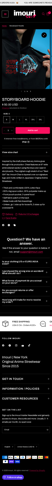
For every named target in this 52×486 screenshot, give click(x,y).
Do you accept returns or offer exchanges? (18, 291)
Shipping (5, 108)
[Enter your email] (47, 429)
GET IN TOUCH (12, 378)
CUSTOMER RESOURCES (20, 398)
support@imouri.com (31, 251)
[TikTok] (31, 345)
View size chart (10, 152)
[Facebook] (3, 225)
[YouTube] (25, 346)
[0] (47, 14)
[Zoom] (44, 35)
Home (4, 26)
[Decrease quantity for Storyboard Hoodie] (4, 130)
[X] (9, 225)
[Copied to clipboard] (15, 225)
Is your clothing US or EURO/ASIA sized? (20, 262)
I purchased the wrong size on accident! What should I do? (23, 272)
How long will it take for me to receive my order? (21, 301)
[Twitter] (12, 345)
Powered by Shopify (37, 470)
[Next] (30, 91)
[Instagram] (18, 345)
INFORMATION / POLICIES (20, 388)
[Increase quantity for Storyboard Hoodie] (12, 130)
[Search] (43, 14)
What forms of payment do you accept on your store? (22, 281)
